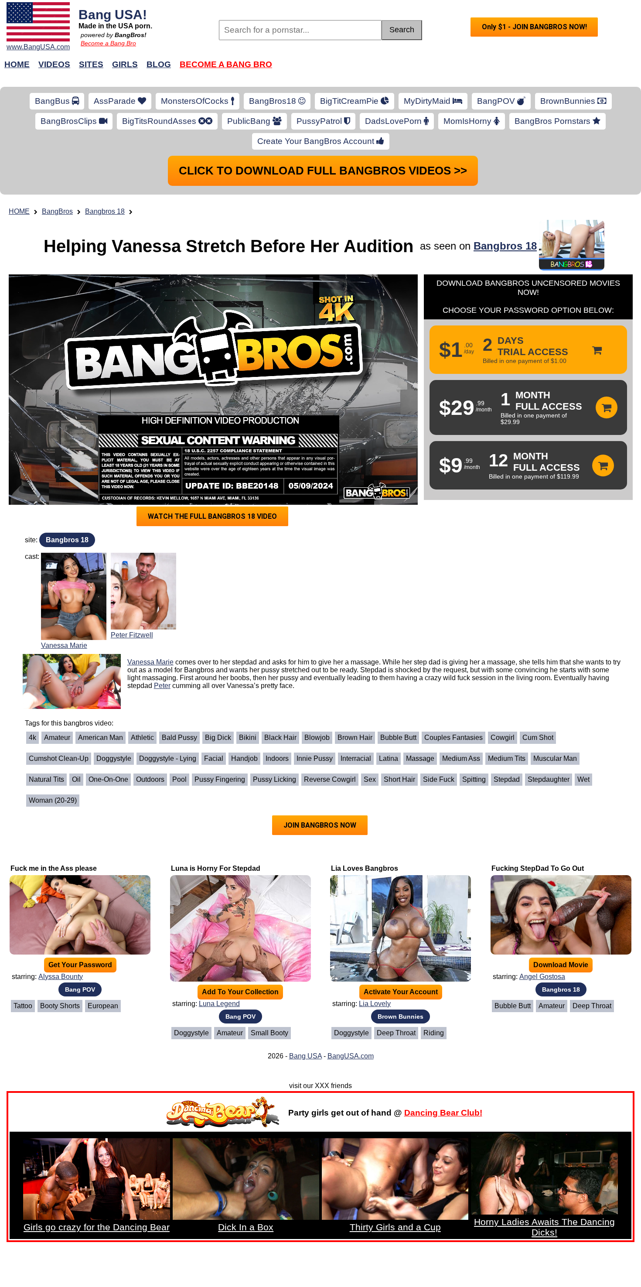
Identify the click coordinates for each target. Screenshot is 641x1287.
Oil (76, 779)
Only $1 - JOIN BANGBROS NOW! (534, 27)
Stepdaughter (548, 779)
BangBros (57, 211)
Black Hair (280, 737)
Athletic (142, 737)
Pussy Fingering (219, 779)
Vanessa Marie (64, 645)
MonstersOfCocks (196, 101)
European (103, 1006)
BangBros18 (273, 101)
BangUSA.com (350, 1056)
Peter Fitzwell (132, 635)
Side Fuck (438, 779)
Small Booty (269, 1033)
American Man (100, 737)
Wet (583, 779)
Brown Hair (355, 737)
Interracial (356, 758)
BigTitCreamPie (350, 101)
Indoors (277, 758)
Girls (125, 64)
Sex (370, 779)
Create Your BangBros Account (316, 141)
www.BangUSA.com (38, 47)
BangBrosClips (70, 121)
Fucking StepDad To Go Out (537, 868)
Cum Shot (537, 737)
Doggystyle (113, 758)
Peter (162, 685)
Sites (91, 64)
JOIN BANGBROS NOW (319, 825)
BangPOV (497, 101)
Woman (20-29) (53, 800)
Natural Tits (46, 779)
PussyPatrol (320, 121)
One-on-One (108, 779)
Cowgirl (503, 737)
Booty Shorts (60, 1006)
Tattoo (23, 1006)
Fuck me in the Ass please (53, 868)
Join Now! (458, 68)
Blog (159, 64)
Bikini (247, 737)
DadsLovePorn (394, 121)
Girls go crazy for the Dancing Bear (97, 1227)
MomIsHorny (468, 121)
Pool (179, 779)
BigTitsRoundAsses (160, 121)
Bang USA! (112, 14)
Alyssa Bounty (60, 976)
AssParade (116, 101)
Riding (433, 1033)
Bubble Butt (398, 737)
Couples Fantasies (453, 737)
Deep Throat (396, 1033)
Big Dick (218, 737)
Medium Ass (461, 758)
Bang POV (80, 989)
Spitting (474, 779)
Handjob (244, 758)
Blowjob (317, 737)
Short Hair (399, 779)
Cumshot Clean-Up (59, 758)
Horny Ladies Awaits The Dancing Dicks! (544, 1227)
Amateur (57, 737)
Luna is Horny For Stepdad (215, 868)
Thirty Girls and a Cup (395, 1227)
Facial (213, 758)
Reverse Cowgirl (330, 779)
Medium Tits (506, 758)
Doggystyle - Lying (167, 758)
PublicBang (250, 121)
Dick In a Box (245, 1227)
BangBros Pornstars (554, 121)
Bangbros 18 (105, 211)
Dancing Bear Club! (443, 1112)
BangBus (53, 101)
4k (32, 737)
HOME (19, 211)
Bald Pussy (179, 737)
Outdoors (150, 779)
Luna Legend (219, 1003)
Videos (54, 64)
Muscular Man (555, 758)
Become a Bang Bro (108, 43)
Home (17, 64)
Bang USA (305, 1056)
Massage (420, 758)
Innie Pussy (315, 758)
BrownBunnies (568, 101)
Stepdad (507, 779)
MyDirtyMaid (428, 101)
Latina (388, 758)
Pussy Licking (274, 779)
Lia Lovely (375, 1003)
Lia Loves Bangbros (364, 868)
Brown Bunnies (400, 1016)
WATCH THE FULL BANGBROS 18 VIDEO (212, 516)
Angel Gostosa (542, 976)
